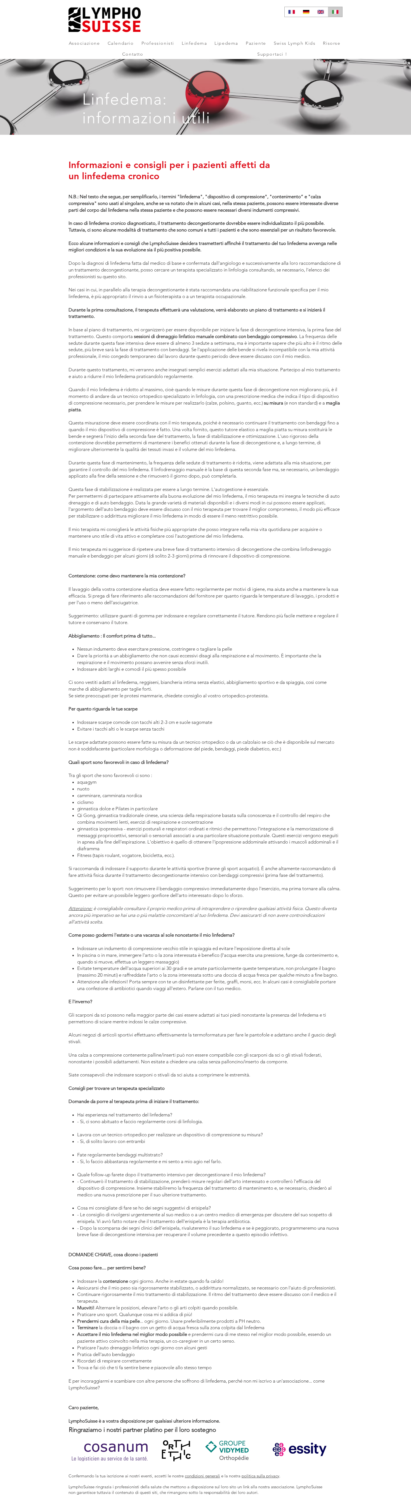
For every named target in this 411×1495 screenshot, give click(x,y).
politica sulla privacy (260, 1476)
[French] (292, 12)
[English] (320, 12)
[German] (306, 12)
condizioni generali (202, 1476)
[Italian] (335, 12)
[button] (84, 43)
